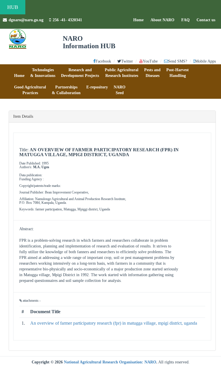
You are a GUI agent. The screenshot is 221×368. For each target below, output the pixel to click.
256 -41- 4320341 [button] (67, 20)
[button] (19, 73)
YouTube (150, 61)
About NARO (162, 20)
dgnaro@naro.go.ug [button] (26, 20)
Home (139, 20)
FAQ (187, 20)
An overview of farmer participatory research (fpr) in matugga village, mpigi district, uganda (113, 323)
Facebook (103, 61)
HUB (12, 7)
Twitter (127, 61)
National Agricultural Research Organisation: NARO (110, 362)
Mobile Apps (205, 61)
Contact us (207, 20)
